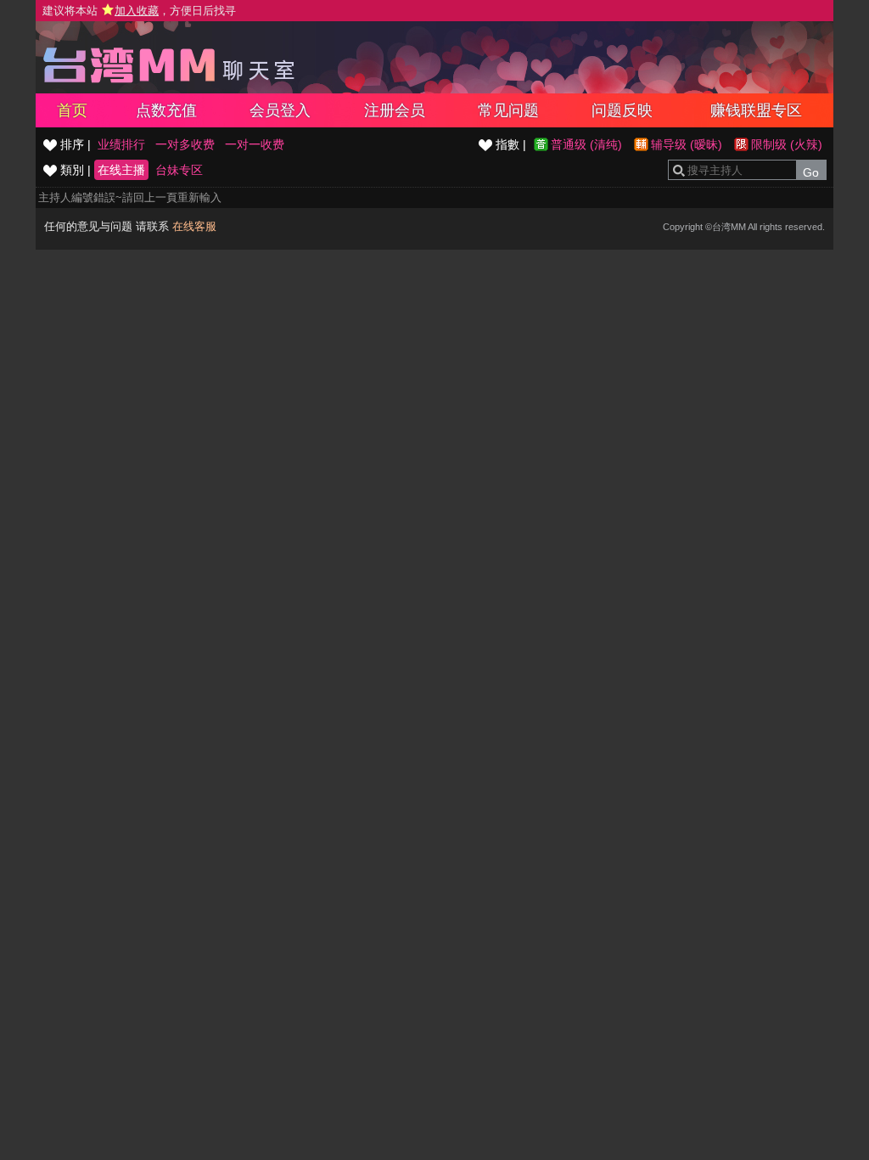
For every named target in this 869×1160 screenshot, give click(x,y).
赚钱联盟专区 (756, 110)
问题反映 (622, 110)
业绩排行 (121, 144)
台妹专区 (179, 170)
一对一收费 (254, 144)
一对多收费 (185, 144)
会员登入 (280, 110)
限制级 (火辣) (786, 144)
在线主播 (121, 170)
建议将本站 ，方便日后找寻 (139, 10)
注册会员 (394, 110)
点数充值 (166, 110)
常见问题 (508, 110)
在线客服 (194, 226)
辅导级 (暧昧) (686, 144)
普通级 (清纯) (586, 144)
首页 (72, 110)
